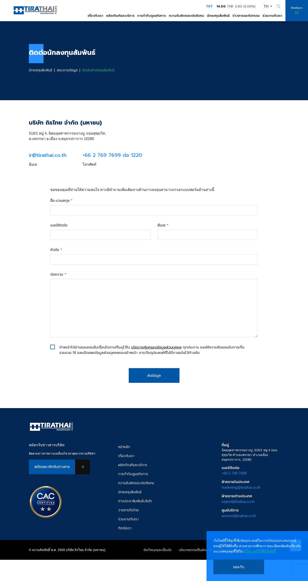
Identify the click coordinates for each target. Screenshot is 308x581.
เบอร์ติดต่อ (58, 225)
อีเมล (162, 225)
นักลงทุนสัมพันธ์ (40, 70)
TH (266, 6)
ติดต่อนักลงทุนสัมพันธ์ (98, 70)
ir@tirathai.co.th (48, 155)
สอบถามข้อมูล (67, 70)
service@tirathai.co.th (239, 516)
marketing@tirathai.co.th (241, 487)
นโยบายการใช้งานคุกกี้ (260, 551)
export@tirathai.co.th (238, 502)
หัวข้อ (56, 250)
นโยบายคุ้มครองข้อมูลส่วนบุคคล (156, 347)
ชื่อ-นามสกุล (61, 200)
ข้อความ (58, 274)
